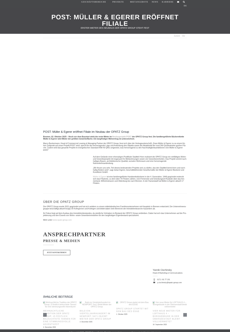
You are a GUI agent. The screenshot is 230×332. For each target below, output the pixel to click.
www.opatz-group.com (62, 220)
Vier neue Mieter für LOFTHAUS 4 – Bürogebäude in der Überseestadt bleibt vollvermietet (166, 316)
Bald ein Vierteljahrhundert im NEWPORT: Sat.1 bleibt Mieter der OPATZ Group (95, 315)
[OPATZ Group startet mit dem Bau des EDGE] (133, 302)
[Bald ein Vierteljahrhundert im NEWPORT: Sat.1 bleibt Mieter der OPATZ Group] (97, 302)
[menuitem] (185, 6)
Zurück (177, 36)
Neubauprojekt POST (122, 137)
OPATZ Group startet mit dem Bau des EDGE (132, 310)
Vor (183, 36)
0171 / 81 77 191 (163, 279)
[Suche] (184, 2)
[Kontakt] (178, 2)
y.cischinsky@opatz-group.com (169, 282)
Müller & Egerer (99, 177)
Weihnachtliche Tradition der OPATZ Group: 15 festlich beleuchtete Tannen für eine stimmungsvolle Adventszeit (59, 317)
